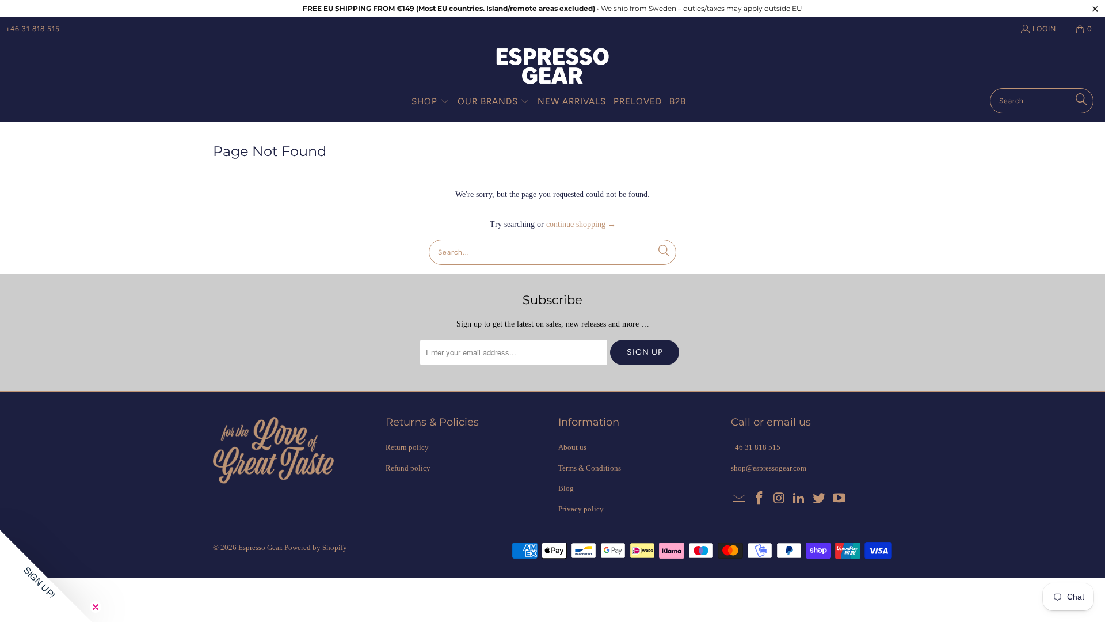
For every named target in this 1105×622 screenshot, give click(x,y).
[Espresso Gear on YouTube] (839, 498)
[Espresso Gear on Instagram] (779, 498)
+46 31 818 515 (33, 29)
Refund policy (408, 468)
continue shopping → (581, 224)
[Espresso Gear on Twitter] (819, 498)
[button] (430, 102)
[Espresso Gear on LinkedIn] (799, 498)
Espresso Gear (259, 547)
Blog (566, 488)
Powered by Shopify (315, 547)
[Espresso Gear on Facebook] (759, 498)
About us (572, 447)
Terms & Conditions (589, 468)
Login (1044, 29)
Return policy (407, 447)
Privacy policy (581, 509)
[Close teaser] (95, 607)
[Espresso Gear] (552, 67)
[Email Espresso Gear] (739, 498)
